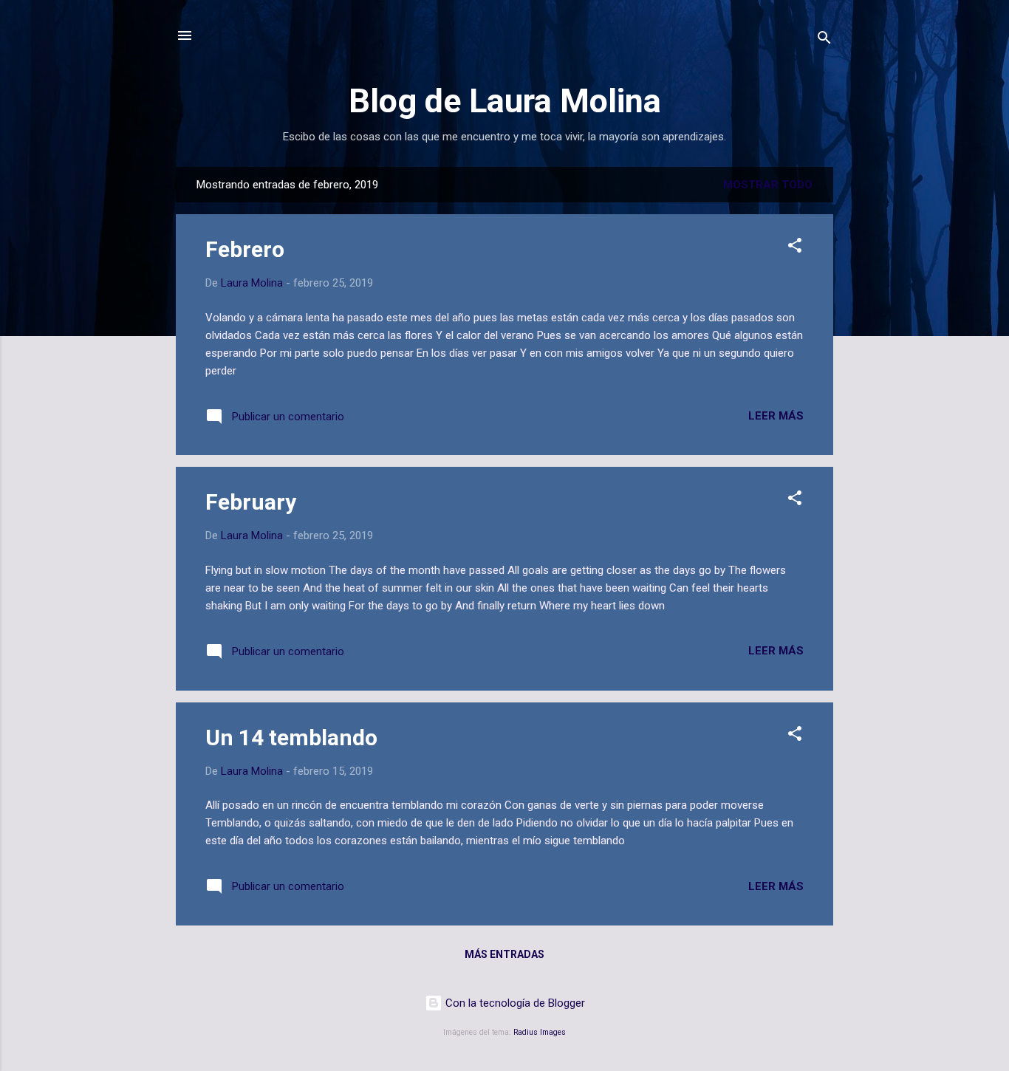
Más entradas (504, 954)
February (250, 502)
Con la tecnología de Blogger (513, 1003)
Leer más (776, 415)
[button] (795, 247)
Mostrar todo (768, 184)
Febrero (244, 249)
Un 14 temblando (291, 737)
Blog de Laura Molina (505, 100)
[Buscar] (824, 40)
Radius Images (539, 1032)
